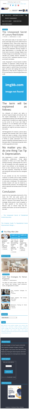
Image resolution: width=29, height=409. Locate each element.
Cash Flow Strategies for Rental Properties (14, 278)
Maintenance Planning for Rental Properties (10, 351)
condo (20, 325)
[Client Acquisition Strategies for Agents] (5, 290)
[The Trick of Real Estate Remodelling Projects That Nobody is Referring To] (14, 235)
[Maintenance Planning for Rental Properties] (5, 304)
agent (2, 325)
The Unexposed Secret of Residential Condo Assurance (14, 216)
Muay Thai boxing (18, 328)
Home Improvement (7, 24)
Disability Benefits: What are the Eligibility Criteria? (5, 243)
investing (15, 326)
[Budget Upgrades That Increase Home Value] (5, 297)
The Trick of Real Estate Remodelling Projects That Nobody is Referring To (14, 245)
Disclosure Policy (15, 407)
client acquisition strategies (13, 325)
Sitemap (22, 407)
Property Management (11, 18)
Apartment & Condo (18, 15)
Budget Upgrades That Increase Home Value (11, 349)
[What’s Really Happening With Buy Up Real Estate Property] (23, 235)
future (6, 326)
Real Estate (8, 15)
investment (20, 326)
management (25, 326)
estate (20, 36)
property (24, 328)
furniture (3, 326)
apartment (6, 325)
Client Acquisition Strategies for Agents (15, 3)
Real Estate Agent (7, 21)
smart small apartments (14, 331)
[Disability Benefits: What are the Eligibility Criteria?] (5, 235)
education (23, 325)
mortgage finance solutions (10, 328)
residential (8, 331)
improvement (10, 326)
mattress (2, 328)
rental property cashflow (15, 329)
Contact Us (8, 407)
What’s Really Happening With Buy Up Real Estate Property (23, 244)
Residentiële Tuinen (11, 377)
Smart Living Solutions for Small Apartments (11, 354)
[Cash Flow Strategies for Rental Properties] (14, 259)
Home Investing (17, 21)
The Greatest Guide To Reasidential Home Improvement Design (14, 224)
